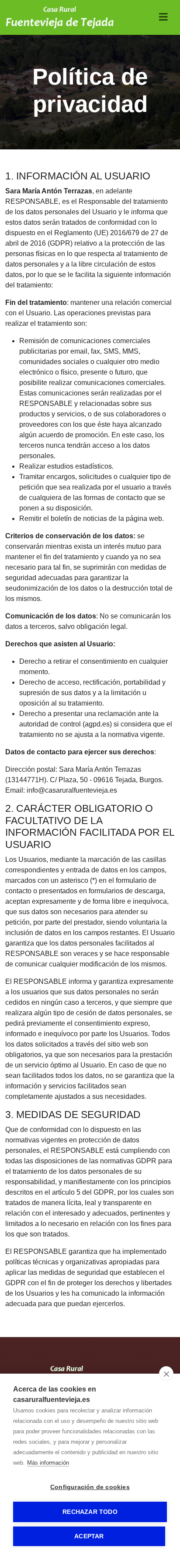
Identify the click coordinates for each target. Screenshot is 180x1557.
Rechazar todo (90, 1512)
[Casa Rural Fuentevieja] (59, 17)
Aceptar (89, 1536)
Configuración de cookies (90, 1487)
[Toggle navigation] (163, 17)
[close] (166, 1373)
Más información (48, 1462)
